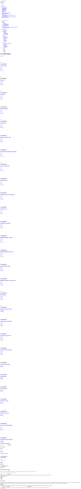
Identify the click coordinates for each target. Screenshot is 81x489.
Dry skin (5, 44)
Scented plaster (6, 33)
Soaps (4, 39)
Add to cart (1, 70)
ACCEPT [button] (6, 475)
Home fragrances (6, 34)
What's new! (5, 30)
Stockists (1, 462)
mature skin (5, 47)
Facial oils (5, 41)
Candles (5, 32)
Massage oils (5, 36)
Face (4, 49)
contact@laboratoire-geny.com (4, 453)
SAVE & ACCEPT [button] (3, 488)
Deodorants (5, 40)
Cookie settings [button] (3, 475)
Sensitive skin (5, 46)
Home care (5, 38)
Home (1, 450)
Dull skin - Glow (6, 45)
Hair (4, 48)
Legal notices (1, 459)
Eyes (4, 50)
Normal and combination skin (8, 43)
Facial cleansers (6, 37)
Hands (4, 51)
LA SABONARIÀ (2, 6)
